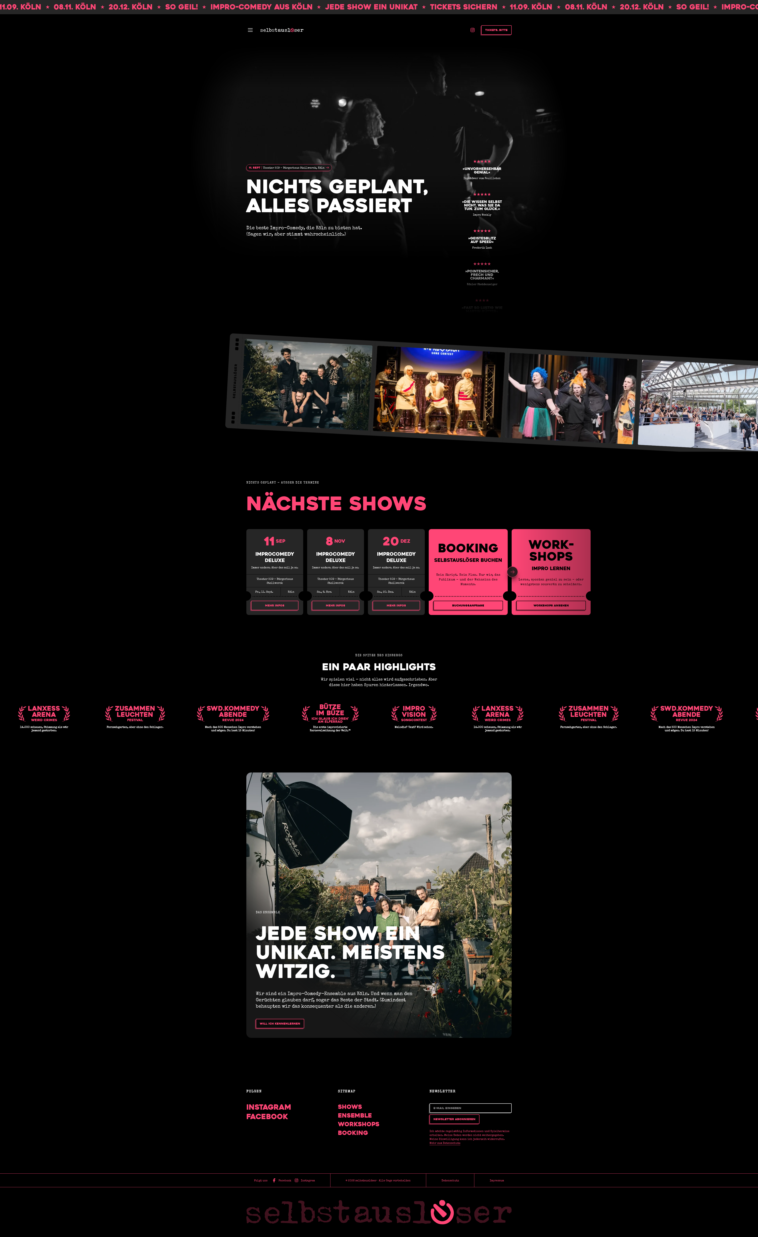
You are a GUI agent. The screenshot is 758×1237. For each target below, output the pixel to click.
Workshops (358, 1124)
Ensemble (355, 1115)
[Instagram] (472, 30)
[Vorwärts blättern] (512, 571)
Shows (350, 1107)
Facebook (267, 1116)
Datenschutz (450, 1180)
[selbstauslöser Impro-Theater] (282, 30)
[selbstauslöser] (379, 1212)
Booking (353, 1133)
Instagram (268, 1107)
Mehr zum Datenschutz (445, 1142)
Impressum (497, 1180)
